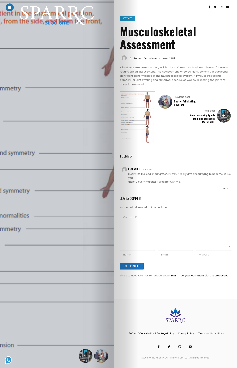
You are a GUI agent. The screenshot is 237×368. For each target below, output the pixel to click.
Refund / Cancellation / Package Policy (151, 333)
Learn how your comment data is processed (199, 275)
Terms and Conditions (211, 333)
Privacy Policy (186, 333)
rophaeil (133, 168)
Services (127, 18)
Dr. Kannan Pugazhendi (144, 58)
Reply (226, 188)
